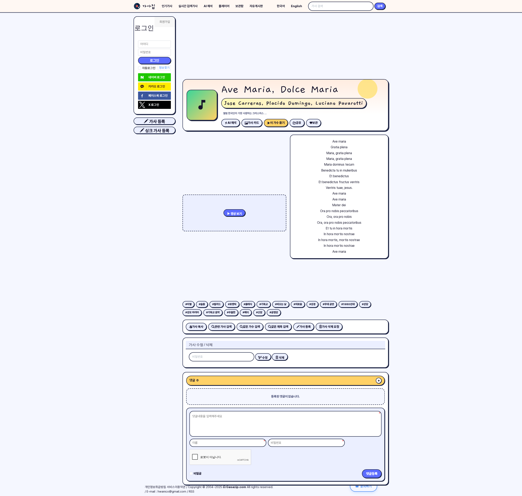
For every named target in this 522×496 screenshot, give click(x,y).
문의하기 (366, 486)
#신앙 (259, 312)
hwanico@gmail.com (172, 491)
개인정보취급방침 (155, 487)
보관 (315, 123)
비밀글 (197, 473)
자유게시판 (256, 6)
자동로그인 (148, 68)
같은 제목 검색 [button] (279, 327)
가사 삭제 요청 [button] (330, 327)
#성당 (365, 304)
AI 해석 (208, 6)
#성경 (312, 304)
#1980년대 (348, 304)
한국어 (281, 6)
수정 (265, 358)
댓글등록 (371, 474)
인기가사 (167, 6)
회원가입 (164, 22)
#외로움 (298, 304)
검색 (380, 6)
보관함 (239, 6)
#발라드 (216, 304)
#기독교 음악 (213, 312)
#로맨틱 (232, 304)
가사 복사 (197, 327)
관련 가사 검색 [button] (223, 327)
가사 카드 (253, 123)
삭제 (281, 358)
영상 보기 (236, 214)
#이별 (188, 304)
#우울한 (231, 312)
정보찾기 (164, 68)
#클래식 (248, 304)
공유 (298, 123)
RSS (191, 491)
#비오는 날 (280, 304)
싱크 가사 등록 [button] (156, 130)
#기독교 (263, 304)
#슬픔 (202, 304)
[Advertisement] (285, 46)
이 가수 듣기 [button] (277, 123)
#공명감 (274, 312)
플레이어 (224, 6)
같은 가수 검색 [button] (251, 327)
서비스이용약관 (176, 487)
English (296, 6)
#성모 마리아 (192, 312)
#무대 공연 (328, 304)
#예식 (246, 312)
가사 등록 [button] (156, 121)
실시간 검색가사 (188, 6)
